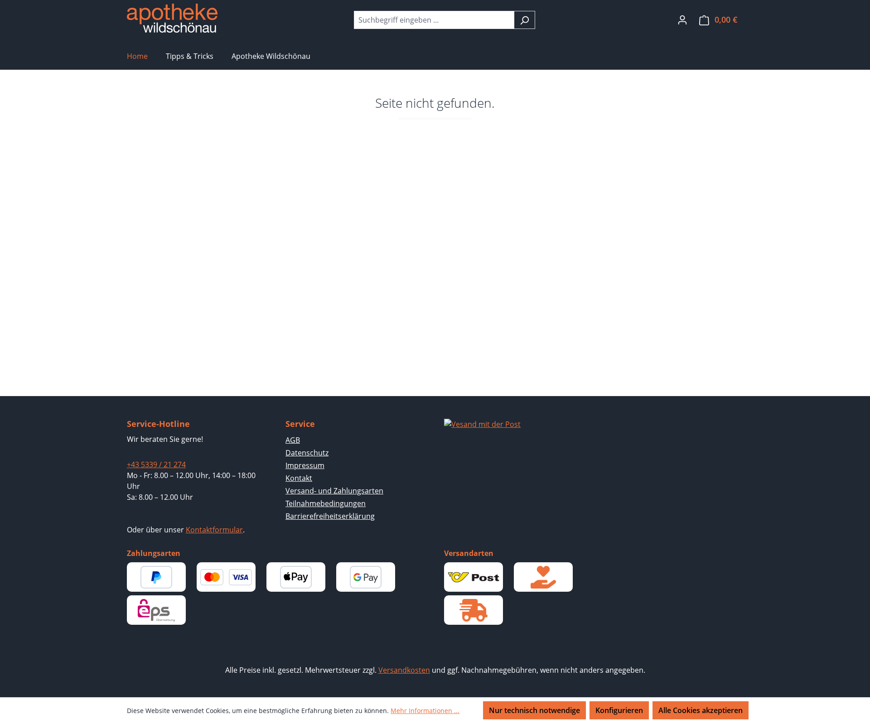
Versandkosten (404, 670)
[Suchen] (524, 20)
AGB (292, 440)
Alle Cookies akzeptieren (700, 710)
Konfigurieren (619, 710)
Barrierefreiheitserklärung (330, 516)
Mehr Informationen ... (425, 710)
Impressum (304, 465)
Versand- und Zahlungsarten (334, 491)
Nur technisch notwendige (534, 710)
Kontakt (298, 478)
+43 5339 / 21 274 (156, 464)
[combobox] (434, 20)
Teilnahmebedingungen (325, 503)
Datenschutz (307, 453)
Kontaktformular (214, 530)
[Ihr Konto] (682, 19)
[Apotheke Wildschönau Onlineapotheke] (172, 18)
